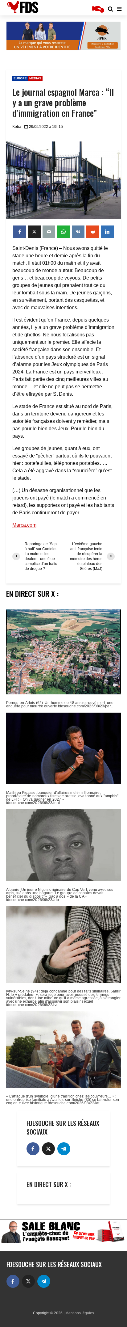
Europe (20, 78)
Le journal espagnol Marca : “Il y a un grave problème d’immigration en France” (63, 102)
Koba (16, 126)
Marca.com (24, 525)
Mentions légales (79, 1313)
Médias (35, 78)
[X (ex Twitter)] (48, 1148)
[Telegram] (63, 1148)
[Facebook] (33, 1148)
